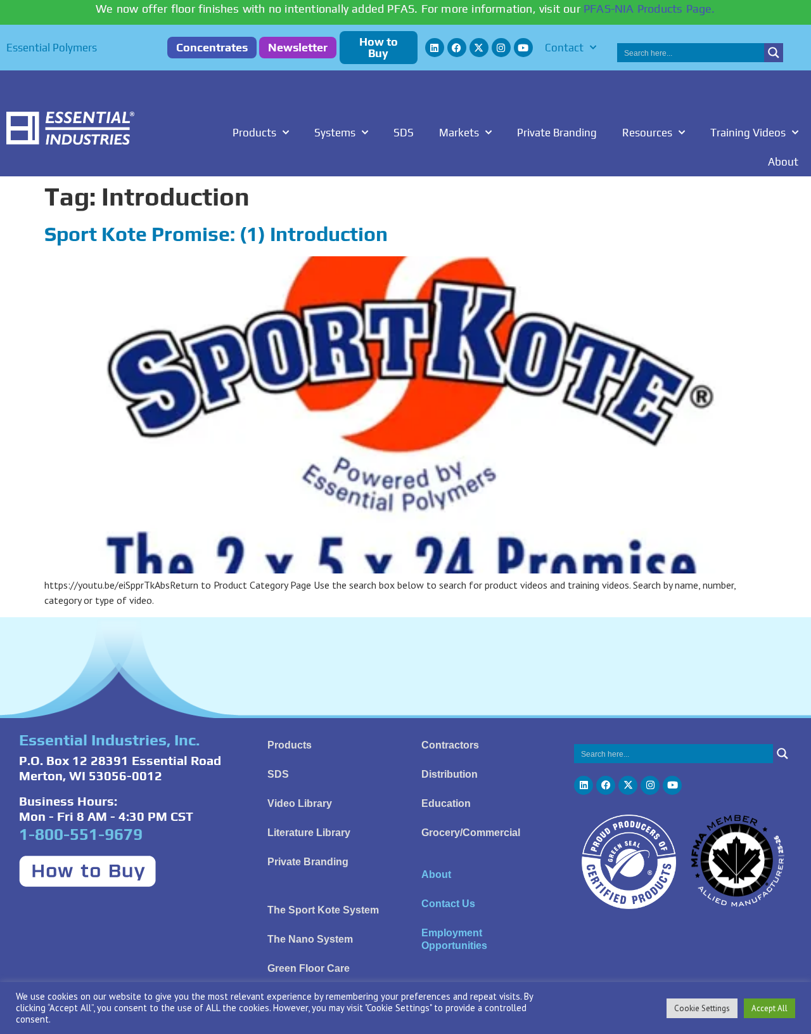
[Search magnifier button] (773, 52)
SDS (403, 132)
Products (254, 132)
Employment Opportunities (454, 939)
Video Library (299, 803)
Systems (334, 132)
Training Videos (748, 132)
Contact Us (448, 903)
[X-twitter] (479, 47)
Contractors (450, 745)
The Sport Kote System (323, 910)
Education (446, 803)
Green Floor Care (308, 968)
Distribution (449, 774)
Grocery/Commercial (470, 832)
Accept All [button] (769, 1008)
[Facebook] (456, 47)
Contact (564, 47)
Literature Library (308, 832)
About (783, 161)
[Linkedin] (434, 47)
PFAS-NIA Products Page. (649, 8)
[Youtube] (523, 47)
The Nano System (310, 939)
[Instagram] (501, 47)
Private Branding (557, 132)
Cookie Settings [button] (702, 1008)
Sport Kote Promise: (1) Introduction (216, 233)
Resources (647, 132)
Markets (459, 132)
